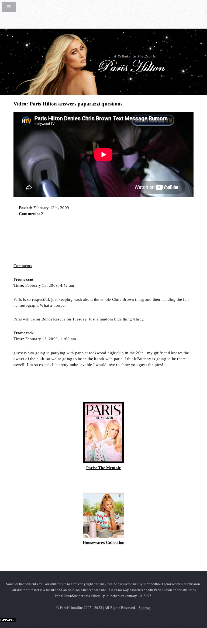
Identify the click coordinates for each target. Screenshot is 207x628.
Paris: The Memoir (103, 468)
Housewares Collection (104, 542)
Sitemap (145, 608)
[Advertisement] (76, 233)
